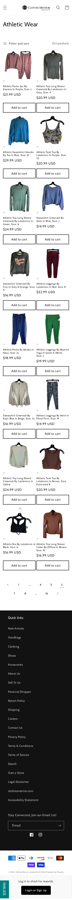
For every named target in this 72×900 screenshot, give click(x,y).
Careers (13, 718)
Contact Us (15, 727)
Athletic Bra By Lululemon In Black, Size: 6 (19, 546)
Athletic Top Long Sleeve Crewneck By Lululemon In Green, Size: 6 (18, 220)
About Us (14, 673)
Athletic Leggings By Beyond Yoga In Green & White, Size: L (52, 352)
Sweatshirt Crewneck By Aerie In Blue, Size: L (50, 219)
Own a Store (16, 773)
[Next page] (57, 593)
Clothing (13, 646)
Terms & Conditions (20, 746)
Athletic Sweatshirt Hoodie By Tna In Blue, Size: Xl (18, 154)
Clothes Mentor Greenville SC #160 (31, 872)
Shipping (14, 709)
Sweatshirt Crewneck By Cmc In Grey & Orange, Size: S (19, 286)
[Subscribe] (59, 825)
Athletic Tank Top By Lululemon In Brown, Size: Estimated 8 (51, 481)
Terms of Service (18, 755)
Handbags (14, 637)
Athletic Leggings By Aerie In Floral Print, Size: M (52, 417)
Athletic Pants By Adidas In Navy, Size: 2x (18, 351)
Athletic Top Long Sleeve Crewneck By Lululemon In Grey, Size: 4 (51, 89)
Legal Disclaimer (18, 782)
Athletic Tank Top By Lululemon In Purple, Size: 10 (51, 155)
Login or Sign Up (36, 890)
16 (46, 593)
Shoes (12, 655)
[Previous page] (8, 584)
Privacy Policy (17, 737)
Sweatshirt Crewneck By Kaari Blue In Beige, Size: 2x (19, 417)
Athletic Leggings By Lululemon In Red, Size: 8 (51, 285)
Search (12, 764)
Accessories (15, 664)
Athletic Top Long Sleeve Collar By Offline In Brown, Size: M (51, 547)
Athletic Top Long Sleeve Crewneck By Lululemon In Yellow (18, 481)
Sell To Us (14, 682)
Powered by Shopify (55, 872)
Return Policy (16, 701)
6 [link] (62, 584)
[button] (5, 7)
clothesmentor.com (20, 791)
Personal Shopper (19, 692)
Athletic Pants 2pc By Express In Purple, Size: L (17, 88)
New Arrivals (16, 628)
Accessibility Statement (23, 800)
